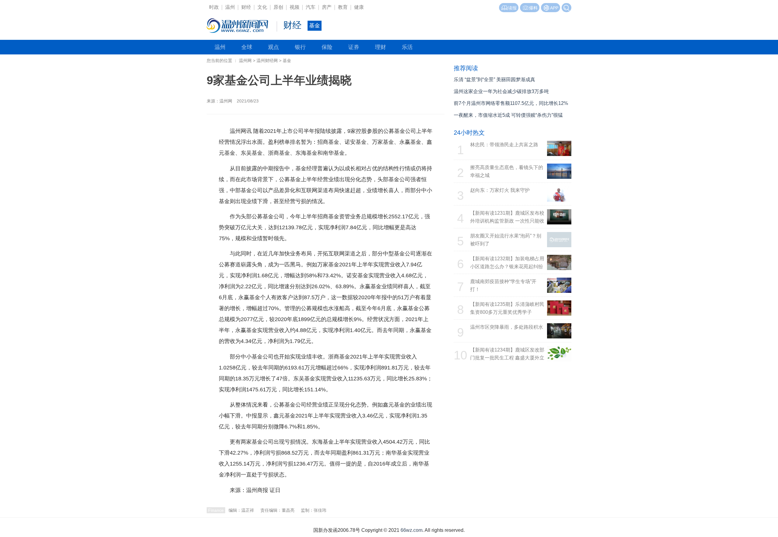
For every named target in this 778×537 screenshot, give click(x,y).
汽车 (310, 7)
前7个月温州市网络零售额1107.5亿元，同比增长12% (511, 103)
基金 (287, 60)
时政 (214, 7)
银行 (300, 47)
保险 (327, 47)
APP (554, 7)
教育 (343, 7)
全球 (246, 47)
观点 (273, 47)
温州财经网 (267, 60)
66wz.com (411, 530)
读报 (512, 7)
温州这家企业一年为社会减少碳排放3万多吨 (501, 91)
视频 (294, 7)
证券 (353, 47)
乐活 (407, 47)
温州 (230, 7)
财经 (246, 7)
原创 (278, 7)
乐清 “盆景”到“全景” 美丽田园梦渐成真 (494, 79)
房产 (327, 7)
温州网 (245, 60)
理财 (380, 47)
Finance (216, 510)
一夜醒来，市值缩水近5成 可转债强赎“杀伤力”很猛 (508, 115)
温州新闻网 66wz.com (273, 502)
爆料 (533, 7)
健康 (359, 7)
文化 (262, 7)
